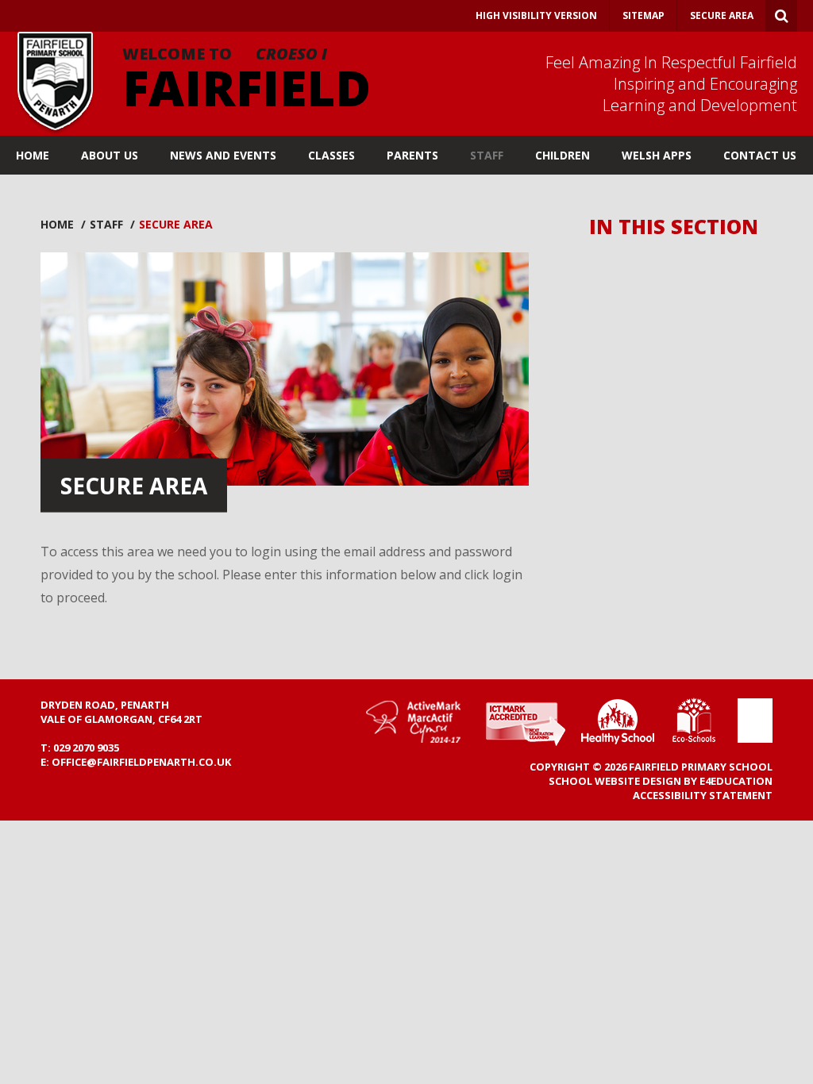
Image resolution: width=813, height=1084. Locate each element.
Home (57, 224)
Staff (106, 224)
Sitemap (643, 15)
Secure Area (721, 15)
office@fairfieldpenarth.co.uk (141, 762)
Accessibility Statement (703, 795)
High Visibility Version (536, 15)
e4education (736, 781)
